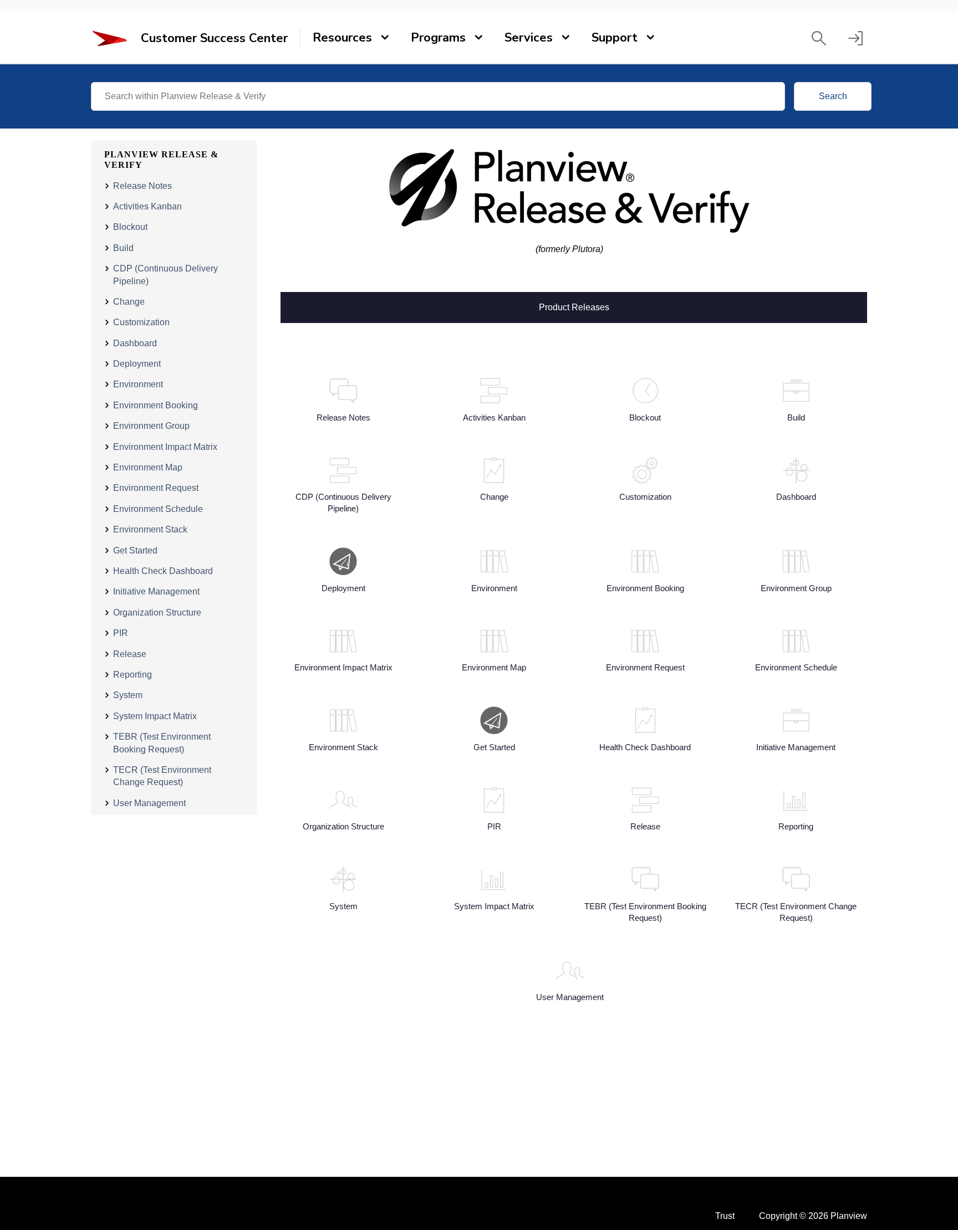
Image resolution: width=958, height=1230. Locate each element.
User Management (149, 803)
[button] (818, 38)
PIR (120, 633)
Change (129, 301)
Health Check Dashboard (163, 571)
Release (129, 654)
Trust (725, 1216)
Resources (342, 37)
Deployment (137, 363)
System (127, 695)
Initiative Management (156, 591)
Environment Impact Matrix (165, 447)
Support (615, 37)
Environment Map (147, 467)
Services (529, 37)
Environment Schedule (158, 509)
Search (833, 96)
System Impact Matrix (155, 716)
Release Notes (142, 186)
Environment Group (151, 425)
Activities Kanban (147, 206)
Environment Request (155, 488)
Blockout (130, 227)
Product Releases (574, 306)
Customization (141, 322)
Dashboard (135, 343)
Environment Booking (155, 405)
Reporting (132, 674)
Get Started (135, 550)
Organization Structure (157, 612)
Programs (438, 37)
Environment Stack (150, 529)
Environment (138, 384)
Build (123, 248)
